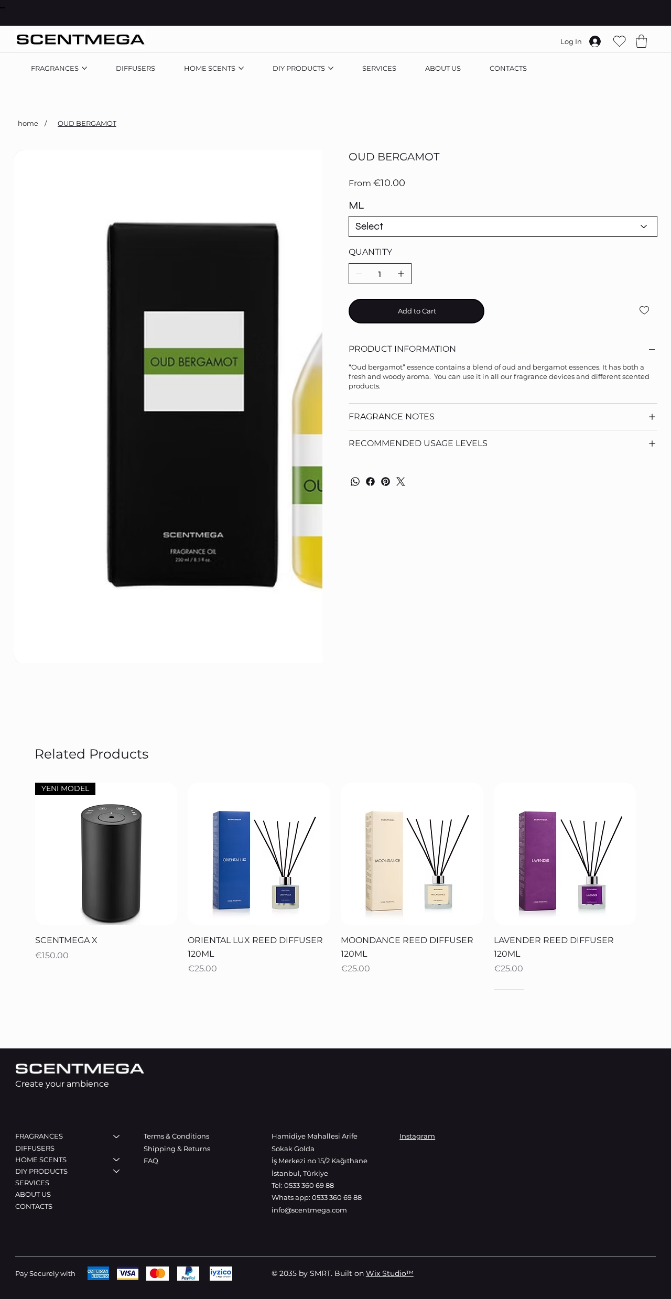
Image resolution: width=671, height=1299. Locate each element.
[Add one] (401, 273)
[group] (336, 873)
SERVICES (32, 1182)
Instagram (417, 1136)
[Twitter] (400, 481)
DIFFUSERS (35, 1148)
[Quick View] (106, 854)
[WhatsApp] (355, 481)
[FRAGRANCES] (117, 1136)
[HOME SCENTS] (117, 1159)
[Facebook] (370, 481)
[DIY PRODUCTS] (117, 1171)
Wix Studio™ (390, 1273)
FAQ (151, 1160)
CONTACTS (33, 1206)
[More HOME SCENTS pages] (241, 68)
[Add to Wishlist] (645, 310)
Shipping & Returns (178, 1148)
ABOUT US (33, 1194)
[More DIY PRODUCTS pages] (330, 68)
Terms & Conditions (176, 1136)
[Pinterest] (385, 481)
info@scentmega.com (309, 1210)
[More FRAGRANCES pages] (84, 68)
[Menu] (2, 7)
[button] (641, 41)
